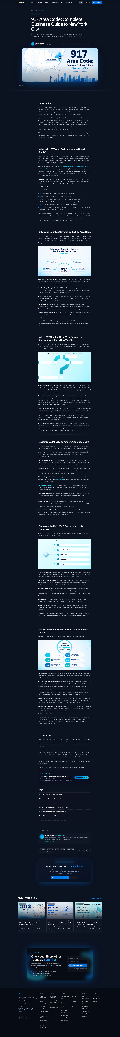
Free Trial (74, 1001)
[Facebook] (26, 1017)
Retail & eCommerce (64, 999)
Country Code (85, 1013)
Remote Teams (64, 1015)
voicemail (57, 711)
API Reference (85, 1001)
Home (32, 10)
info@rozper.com (23, 1006)
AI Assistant (42, 1006)
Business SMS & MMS (43, 1017)
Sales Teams (64, 1010)
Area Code (84, 1016)
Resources (68, 2)
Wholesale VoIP (86, 1011)
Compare (84, 1003)
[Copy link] (90, 850)
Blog (36, 10)
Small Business (64, 1020)
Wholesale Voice (86, 1008)
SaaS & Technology (64, 1003)
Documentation (85, 998)
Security (73, 1003)
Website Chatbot (43, 1027)
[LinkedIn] (19, 1017)
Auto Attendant (53, 1002)
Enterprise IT (64, 1017)
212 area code (42, 163)
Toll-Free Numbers (54, 1010)
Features (40, 2)
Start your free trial (80, 777)
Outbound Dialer (43, 1020)
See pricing (74, 877)
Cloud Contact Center (43, 1000)
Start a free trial (97, 2)
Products (33, 2)
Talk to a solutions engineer (59, 878)
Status (73, 1006)
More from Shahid (49, 841)
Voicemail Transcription (45, 485)
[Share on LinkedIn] (87, 850)
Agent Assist (42, 1022)
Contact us (74, 998)
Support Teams (64, 1012)
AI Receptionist (43, 1003)
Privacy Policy (96, 996)
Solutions (47, 2)
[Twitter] (22, 1017)
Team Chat (42, 1013)
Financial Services (65, 996)
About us (74, 996)
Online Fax (42, 1025)
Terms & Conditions (97, 998)
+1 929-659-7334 (23, 1003)
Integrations (55, 2)
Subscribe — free (74, 958)
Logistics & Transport (63, 1007)
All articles (23, 85)
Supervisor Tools (54, 1007)
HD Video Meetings (44, 1011)
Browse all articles (96, 898)
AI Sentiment (53, 1005)
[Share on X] (83, 850)
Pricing (62, 2)
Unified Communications (43, 997)
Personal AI (42, 1008)
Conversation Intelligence (53, 997)
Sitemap (95, 1001)
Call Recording (53, 1000)
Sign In (88, 2)
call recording (60, 479)
